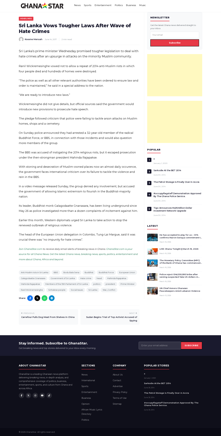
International (88, 380)
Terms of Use (120, 398)
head (99, 278)
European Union (127, 272)
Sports (87, 5)
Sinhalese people (56, 290)
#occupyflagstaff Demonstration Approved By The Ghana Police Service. (177, 195)
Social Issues (77, 290)
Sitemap (117, 404)
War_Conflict (109, 290)
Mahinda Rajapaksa (116, 278)
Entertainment (103, 5)
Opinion (85, 404)
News (77, 5)
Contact (117, 380)
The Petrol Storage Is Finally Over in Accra (176, 182)
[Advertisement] (174, 75)
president (110, 284)
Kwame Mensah (33, 39)
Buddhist (89, 272)
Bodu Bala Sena (71, 272)
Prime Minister (128, 284)
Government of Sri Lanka (63, 278)
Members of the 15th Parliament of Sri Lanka (66, 284)
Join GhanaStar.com (30, 249)
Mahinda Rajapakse (30, 284)
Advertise (118, 386)
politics (96, 284)
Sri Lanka (92, 290)
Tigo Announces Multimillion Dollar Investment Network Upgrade (172, 209)
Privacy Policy (120, 392)
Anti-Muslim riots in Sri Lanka (34, 272)
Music (142, 5)
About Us (118, 374)
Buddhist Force (106, 272)
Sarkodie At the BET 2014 (167, 170)
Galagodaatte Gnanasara (33, 278)
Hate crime (85, 278)
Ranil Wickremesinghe (32, 290)
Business (131, 5)
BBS (56, 272)
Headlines (26, 18)
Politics (119, 5)
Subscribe (175, 42)
